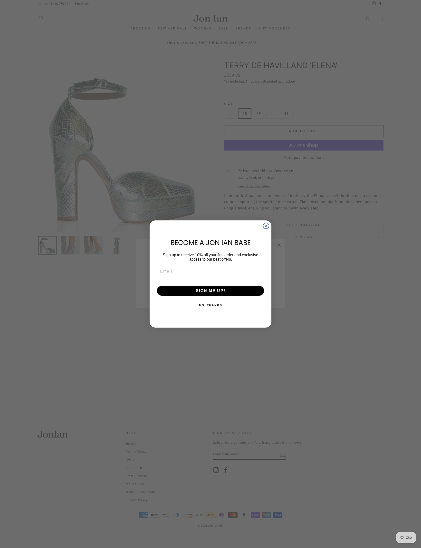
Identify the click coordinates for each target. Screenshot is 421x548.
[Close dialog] (266, 226)
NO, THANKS (210, 305)
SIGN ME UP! (210, 291)
